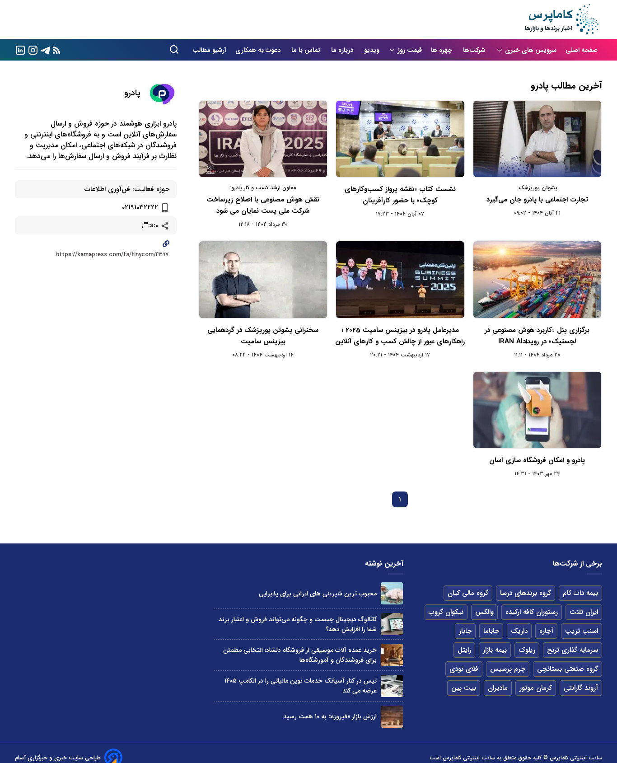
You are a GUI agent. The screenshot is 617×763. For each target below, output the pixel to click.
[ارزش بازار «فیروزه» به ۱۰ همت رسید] (391, 716)
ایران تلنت (584, 612)
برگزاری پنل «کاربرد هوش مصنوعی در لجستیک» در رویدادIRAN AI (537, 336)
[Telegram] (45, 49)
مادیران (498, 688)
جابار (465, 631)
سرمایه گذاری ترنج (572, 650)
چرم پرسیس (507, 669)
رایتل (464, 650)
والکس (484, 612)
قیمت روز (409, 50)
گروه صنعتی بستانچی (567, 669)
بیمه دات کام (580, 593)
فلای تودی (463, 669)
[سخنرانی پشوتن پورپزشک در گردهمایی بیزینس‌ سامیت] (263, 279)
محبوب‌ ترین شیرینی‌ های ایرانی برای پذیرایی (318, 594)
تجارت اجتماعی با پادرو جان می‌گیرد (537, 199)
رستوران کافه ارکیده (531, 612)
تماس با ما (306, 50)
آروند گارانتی (581, 688)
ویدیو (371, 50)
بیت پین (463, 688)
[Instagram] (33, 49)
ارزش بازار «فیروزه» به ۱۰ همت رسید (330, 716)
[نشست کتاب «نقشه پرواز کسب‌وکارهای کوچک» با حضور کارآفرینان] (400, 139)
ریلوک (527, 650)
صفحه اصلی (582, 50)
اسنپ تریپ (581, 631)
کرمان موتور (535, 688)
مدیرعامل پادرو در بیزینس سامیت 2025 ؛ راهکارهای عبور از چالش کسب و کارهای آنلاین (400, 336)
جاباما (491, 631)
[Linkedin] (20, 49)
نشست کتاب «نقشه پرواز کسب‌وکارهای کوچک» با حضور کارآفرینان (400, 195)
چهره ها (442, 50)
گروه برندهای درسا (525, 593)
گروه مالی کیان (468, 593)
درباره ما (343, 50)
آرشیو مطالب (209, 50)
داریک (519, 631)
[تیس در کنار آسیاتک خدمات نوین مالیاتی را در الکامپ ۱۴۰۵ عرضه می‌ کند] (391, 685)
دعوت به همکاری (258, 50)
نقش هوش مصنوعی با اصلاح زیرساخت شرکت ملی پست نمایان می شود (262, 205)
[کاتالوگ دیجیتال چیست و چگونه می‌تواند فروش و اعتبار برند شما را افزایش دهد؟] (391, 624)
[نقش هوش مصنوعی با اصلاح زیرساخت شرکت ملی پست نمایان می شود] (263, 139)
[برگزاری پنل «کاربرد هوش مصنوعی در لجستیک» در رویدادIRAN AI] (537, 279)
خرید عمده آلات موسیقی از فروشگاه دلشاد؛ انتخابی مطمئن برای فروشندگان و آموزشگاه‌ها (300, 655)
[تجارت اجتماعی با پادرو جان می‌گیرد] (537, 139)
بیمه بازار (495, 650)
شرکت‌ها (475, 50)
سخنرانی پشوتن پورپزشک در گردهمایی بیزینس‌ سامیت (262, 336)
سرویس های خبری (530, 50)
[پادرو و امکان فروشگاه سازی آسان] (537, 410)
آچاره (546, 631)
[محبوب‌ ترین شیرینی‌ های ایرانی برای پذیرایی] (391, 593)
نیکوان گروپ (446, 612)
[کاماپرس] (561, 19)
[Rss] (56, 50)
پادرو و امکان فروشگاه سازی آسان (537, 460)
